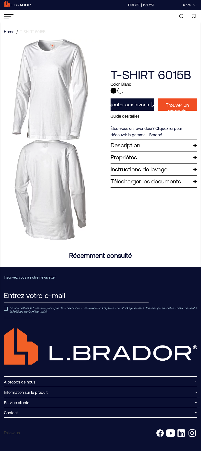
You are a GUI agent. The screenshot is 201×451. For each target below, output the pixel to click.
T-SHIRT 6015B (33, 31)
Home (9, 31)
